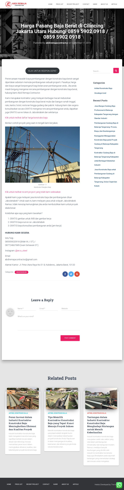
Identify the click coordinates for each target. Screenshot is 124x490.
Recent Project (73, 4)
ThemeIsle (115, 485)
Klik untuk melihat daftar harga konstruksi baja (26, 117)
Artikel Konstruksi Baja (103, 88)
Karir (95, 4)
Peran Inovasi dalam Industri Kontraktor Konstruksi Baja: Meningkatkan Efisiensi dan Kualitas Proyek (22, 423)
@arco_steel (21, 250)
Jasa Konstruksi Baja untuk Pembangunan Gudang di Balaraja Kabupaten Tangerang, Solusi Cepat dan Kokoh (105, 178)
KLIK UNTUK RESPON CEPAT (42, 71)
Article (114, 4)
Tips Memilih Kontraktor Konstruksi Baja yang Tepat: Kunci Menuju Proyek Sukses (61, 422)
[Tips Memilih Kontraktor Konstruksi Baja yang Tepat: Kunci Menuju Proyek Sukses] (62, 398)
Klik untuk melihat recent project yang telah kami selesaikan (33, 192)
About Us (104, 4)
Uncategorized (21, 272)
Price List (59, 4)
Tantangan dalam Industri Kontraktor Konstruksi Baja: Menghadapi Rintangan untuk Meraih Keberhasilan (100, 425)
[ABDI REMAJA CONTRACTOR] (16, 4)
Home (50, 4)
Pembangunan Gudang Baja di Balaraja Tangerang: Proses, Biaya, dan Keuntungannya (106, 127)
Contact (86, 4)
